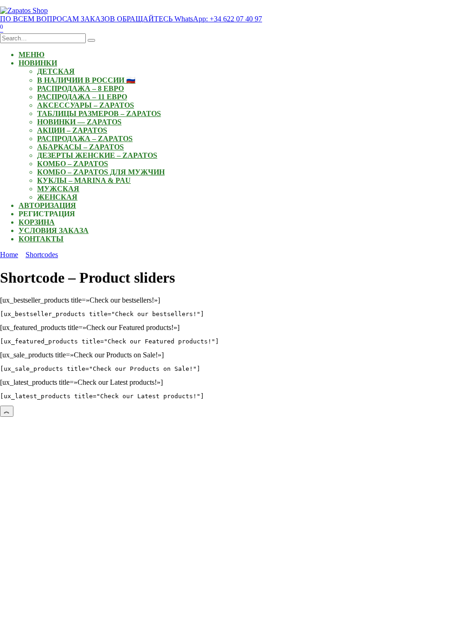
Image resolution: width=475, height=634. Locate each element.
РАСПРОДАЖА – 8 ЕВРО (80, 88)
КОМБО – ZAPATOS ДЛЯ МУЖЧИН (101, 172)
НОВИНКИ (38, 63)
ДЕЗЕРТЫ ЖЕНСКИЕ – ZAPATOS (97, 155)
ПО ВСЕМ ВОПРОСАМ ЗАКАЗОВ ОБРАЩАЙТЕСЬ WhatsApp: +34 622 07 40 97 (131, 19)
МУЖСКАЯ (58, 189)
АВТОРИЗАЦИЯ (47, 205)
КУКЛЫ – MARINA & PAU (84, 180)
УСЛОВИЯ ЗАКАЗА (54, 230)
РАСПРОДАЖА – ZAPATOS (85, 138)
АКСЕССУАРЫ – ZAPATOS (85, 105)
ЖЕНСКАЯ (57, 197)
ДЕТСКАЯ (56, 71)
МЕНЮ (32, 54)
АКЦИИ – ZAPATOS (72, 130)
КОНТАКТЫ (41, 239)
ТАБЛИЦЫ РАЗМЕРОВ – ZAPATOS (99, 113)
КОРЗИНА (37, 222)
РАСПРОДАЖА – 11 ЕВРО (82, 97)
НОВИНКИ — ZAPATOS (79, 122)
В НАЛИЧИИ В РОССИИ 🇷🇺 (86, 80)
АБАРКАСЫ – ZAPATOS (80, 147)
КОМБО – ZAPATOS (72, 164)
